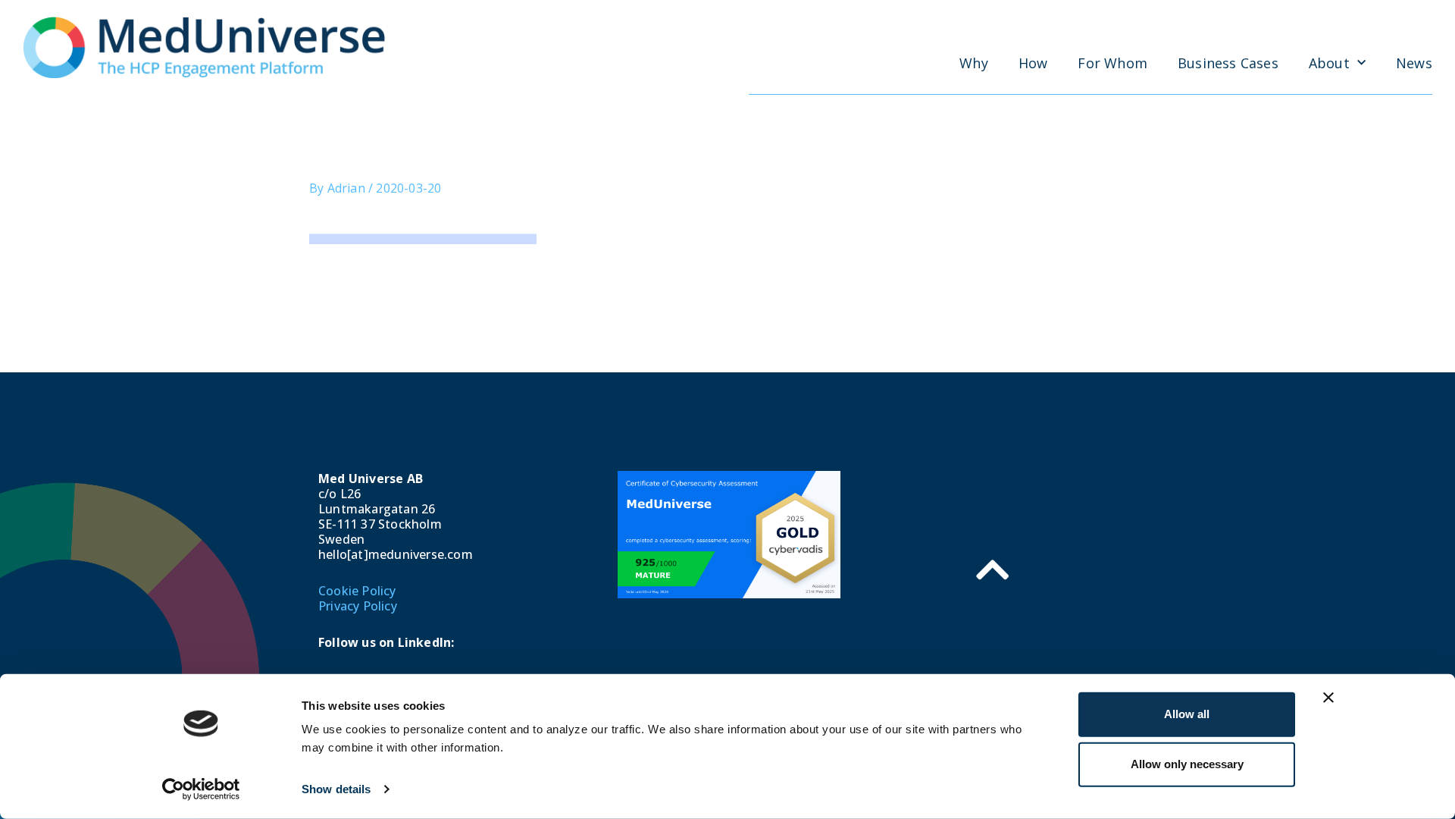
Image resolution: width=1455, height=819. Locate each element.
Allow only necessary (1187, 764)
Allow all (1186, 714)
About (1329, 63)
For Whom (1112, 63)
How (1033, 63)
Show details (336, 789)
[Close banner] (1328, 697)
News (1414, 63)
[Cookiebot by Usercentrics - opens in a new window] (201, 789)
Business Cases (1228, 63)
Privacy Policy (357, 606)
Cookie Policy (357, 590)
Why (973, 63)
